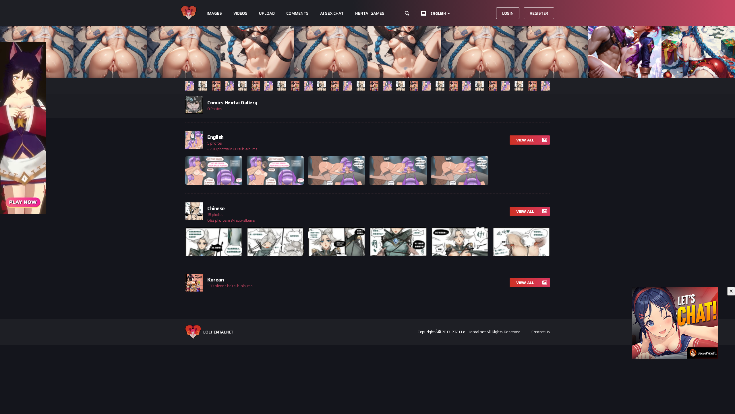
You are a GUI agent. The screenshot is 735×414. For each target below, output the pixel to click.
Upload (267, 13)
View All (525, 140)
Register (539, 13)
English (438, 13)
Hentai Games (369, 13)
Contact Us (540, 332)
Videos (240, 13)
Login (508, 13)
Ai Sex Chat (332, 13)
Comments (297, 13)
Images (214, 13)
